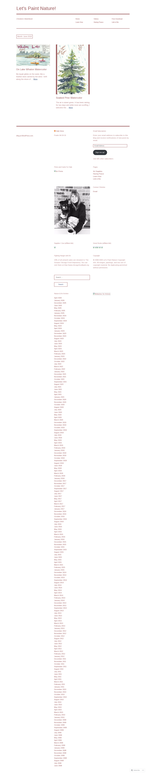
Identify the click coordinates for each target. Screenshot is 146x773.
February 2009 (59, 745)
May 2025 (57, 308)
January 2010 (59, 717)
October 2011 (59, 664)
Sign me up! (100, 152)
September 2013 (60, 608)
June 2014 (58, 588)
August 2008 (59, 761)
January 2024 (59, 331)
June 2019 (58, 438)
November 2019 (60, 425)
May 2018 (57, 468)
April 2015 (58, 562)
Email (95, 191)
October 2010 (59, 694)
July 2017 (57, 494)
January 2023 (59, 356)
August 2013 (59, 611)
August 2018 (59, 463)
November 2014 (60, 575)
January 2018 (59, 478)
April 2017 (58, 501)
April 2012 (58, 649)
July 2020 (57, 410)
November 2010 (60, 692)
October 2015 (59, 547)
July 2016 (57, 524)
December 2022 (60, 359)
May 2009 (57, 738)
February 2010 (59, 715)
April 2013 (58, 621)
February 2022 (59, 369)
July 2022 (57, 364)
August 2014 (59, 583)
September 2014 (60, 580)
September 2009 (60, 728)
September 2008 (60, 758)
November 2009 (60, 722)
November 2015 (60, 544)
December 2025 (60, 303)
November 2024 (60, 316)
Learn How (79, 22)
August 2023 (59, 338)
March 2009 (58, 743)
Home (77, 19)
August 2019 (59, 433)
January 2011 (59, 687)
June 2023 (58, 344)
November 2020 (60, 402)
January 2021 (59, 397)
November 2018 (60, 455)
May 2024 (57, 326)
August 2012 (59, 638)
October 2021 (59, 379)
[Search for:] (72, 277)
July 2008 (57, 763)
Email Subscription (99, 131)
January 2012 (59, 656)
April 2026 (58, 298)
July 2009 (57, 733)
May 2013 (57, 618)
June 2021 (58, 389)
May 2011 (57, 677)
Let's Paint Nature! (36, 8)
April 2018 (58, 471)
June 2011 (58, 674)
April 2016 (58, 532)
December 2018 (60, 453)
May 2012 (57, 646)
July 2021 (57, 387)
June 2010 (58, 705)
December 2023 (60, 333)
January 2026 (59, 300)
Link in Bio (115, 22)
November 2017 (60, 483)
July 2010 (57, 702)
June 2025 (58, 305)
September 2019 (60, 430)
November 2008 (60, 753)
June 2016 (58, 527)
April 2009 (58, 740)
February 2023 (59, 354)
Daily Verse (60, 131)
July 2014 (57, 585)
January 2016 (59, 539)
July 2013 (57, 613)
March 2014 (58, 595)
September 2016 (60, 519)
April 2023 (58, 349)
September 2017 (60, 489)
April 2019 (58, 443)
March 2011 (58, 682)
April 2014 (58, 593)
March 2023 (58, 351)
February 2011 (59, 684)
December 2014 (60, 572)
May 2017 (57, 499)
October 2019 (59, 428)
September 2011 (60, 667)
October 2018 (59, 458)
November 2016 (60, 514)
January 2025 (59, 313)
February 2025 (59, 311)
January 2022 (59, 372)
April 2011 (57, 679)
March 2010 (58, 712)
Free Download (117, 19)
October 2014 (59, 577)
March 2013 (58, 623)
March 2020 (58, 420)
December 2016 (60, 511)
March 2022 (58, 367)
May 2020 (57, 415)
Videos (96, 19)
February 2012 (59, 654)
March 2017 (58, 504)
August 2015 (59, 552)
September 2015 (60, 550)
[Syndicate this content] (55, 131)
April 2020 (58, 417)
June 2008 (58, 766)
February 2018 (59, 476)
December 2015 (60, 542)
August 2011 (58, 669)
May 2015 (57, 560)
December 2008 (60, 750)
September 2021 (60, 382)
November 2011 (60, 661)
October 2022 (59, 361)
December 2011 (60, 659)
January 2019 (59, 450)
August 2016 (59, 522)
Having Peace (98, 22)
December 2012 (60, 631)
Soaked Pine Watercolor (69, 97)
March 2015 (58, 565)
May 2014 (57, 590)
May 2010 (57, 707)
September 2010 (60, 697)
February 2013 (59, 626)
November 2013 (60, 605)
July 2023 (57, 341)
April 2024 (58, 328)
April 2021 (58, 394)
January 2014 (59, 600)
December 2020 (60, 400)
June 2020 (58, 412)
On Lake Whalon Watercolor (31, 69)
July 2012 (57, 641)
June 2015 (58, 557)
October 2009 (59, 725)
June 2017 (58, 496)
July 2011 (57, 672)
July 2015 (57, 555)
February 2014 (59, 598)
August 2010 (59, 700)
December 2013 (60, 603)
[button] (72, 210)
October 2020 (59, 405)
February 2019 (59, 448)
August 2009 (59, 730)
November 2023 (60, 336)
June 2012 (58, 644)
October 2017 (59, 486)
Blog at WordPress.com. (24, 136)
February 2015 (59, 567)
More (35, 79)
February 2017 (59, 506)
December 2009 (60, 720)
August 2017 (59, 491)
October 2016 (59, 516)
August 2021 (59, 384)
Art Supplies (97, 171)
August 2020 (59, 407)
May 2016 (57, 529)
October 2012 (59, 636)
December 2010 (60, 689)
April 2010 (58, 710)
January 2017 (59, 509)
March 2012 (58, 651)
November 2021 (60, 377)
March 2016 (58, 534)
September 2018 (60, 461)
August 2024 (59, 323)
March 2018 (58, 473)
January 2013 (59, 628)
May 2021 (57, 392)
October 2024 (59, 318)
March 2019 (58, 445)
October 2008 (59, 755)
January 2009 (59, 748)
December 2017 (60, 481)
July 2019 (57, 435)
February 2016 (59, 537)
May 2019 (57, 440)
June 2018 (58, 466)
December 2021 (60, 374)
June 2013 (58, 616)
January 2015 (59, 570)
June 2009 (58, 735)
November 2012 (60, 633)
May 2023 (57, 346)
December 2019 (60, 422)
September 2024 (60, 321)
